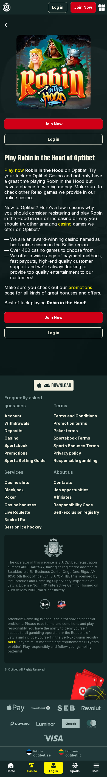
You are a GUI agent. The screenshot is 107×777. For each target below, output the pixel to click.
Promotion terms (70, 423)
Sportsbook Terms (72, 438)
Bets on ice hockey (22, 527)
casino (65, 224)
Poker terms (66, 430)
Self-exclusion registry (76, 512)
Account (12, 416)
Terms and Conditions (75, 416)
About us (63, 472)
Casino (11, 438)
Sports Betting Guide (25, 460)
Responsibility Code (73, 504)
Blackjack (14, 489)
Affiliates (63, 497)
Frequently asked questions (23, 401)
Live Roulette (17, 512)
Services (13, 472)
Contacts (63, 482)
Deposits (13, 430)
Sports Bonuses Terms (76, 445)
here (12, 642)
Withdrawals (17, 423)
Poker (10, 497)
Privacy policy (67, 453)
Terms (60, 405)
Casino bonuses (20, 504)
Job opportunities (71, 489)
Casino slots (16, 482)
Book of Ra (14, 519)
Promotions (16, 453)
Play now (14, 170)
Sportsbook (15, 445)
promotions (80, 287)
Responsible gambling (75, 460)
